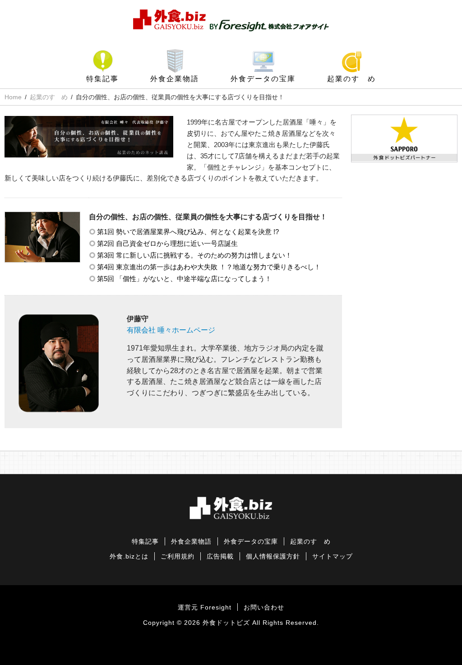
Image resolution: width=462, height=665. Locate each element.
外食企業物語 (174, 79)
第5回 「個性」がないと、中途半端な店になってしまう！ (184, 278)
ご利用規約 (177, 556)
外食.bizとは (129, 556)
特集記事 (102, 79)
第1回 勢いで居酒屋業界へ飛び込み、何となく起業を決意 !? (188, 232)
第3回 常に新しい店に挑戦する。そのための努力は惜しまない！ (194, 255)
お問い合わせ (264, 607)
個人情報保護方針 (273, 556)
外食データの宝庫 (263, 79)
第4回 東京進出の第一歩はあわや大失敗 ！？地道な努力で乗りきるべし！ (209, 267)
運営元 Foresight (204, 607)
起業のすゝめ (351, 79)
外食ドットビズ (226, 622)
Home (13, 97)
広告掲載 (220, 556)
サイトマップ (332, 556)
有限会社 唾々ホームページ (171, 330)
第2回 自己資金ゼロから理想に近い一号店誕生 (167, 243)
